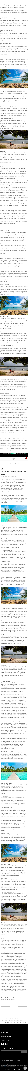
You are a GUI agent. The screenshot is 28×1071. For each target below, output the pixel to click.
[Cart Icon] (26, 459)
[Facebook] (2, 1044)
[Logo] (14, 459)
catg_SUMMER (13, 997)
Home (7, 1018)
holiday (18, 997)
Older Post (5, 1005)
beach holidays (6, 997)
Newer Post (22, 1005)
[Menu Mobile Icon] (2, 458)
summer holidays (10, 999)
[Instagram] (6, 1044)
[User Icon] (22, 459)
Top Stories (12, 1018)
